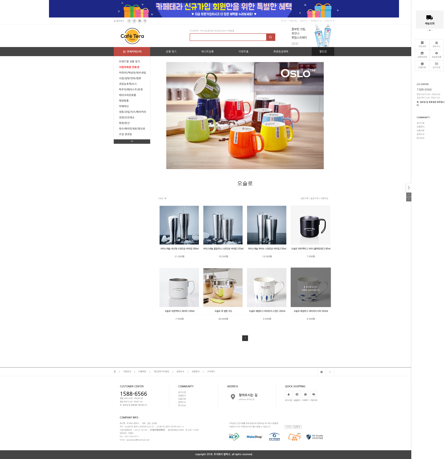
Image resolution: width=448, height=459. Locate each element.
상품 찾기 (171, 51)
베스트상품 (207, 51)
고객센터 (211, 372)
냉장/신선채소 (127, 117)
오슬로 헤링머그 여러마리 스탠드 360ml (267, 311)
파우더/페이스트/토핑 (131, 89)
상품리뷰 (182, 399)
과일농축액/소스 (128, 84)
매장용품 (124, 100)
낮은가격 (304, 198)
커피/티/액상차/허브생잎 (132, 73)
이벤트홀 (243, 51)
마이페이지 (314, 21)
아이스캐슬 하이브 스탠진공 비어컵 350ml (267, 249)
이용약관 (142, 372)
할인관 (323, 51)
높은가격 (314, 198)
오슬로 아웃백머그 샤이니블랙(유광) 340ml (310, 249)
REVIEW (182, 405)
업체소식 (180, 372)
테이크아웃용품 (127, 95)
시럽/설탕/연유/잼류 (130, 78)
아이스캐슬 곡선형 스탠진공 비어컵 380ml (179, 249)
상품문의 (196, 372)
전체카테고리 (134, 51)
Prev (293, 43)
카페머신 (124, 106)
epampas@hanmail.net (137, 440)
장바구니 (303, 21)
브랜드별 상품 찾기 (129, 61)
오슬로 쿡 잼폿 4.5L (223, 311)
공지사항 (182, 392)
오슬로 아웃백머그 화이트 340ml (179, 311)
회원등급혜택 (281, 51)
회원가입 (293, 21)
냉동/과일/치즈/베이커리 (132, 112)
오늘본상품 (436, 57)
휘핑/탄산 (124, 123)
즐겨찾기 (120, 21)
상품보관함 (422, 57)
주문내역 (422, 46)
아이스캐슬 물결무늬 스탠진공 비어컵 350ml (223, 249)
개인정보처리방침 (161, 372)
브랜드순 (324, 198)
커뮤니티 (328, 21)
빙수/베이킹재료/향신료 (132, 128)
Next (296, 43)
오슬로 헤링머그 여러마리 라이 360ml (311, 311)
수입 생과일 (125, 134)
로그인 (283, 21)
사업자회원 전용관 (129, 67)
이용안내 (127, 372)
